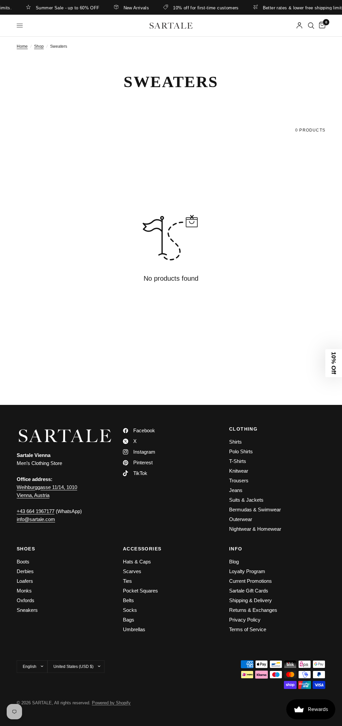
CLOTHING (243, 429)
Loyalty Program (247, 571)
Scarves (132, 571)
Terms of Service (247, 629)
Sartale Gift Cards (248, 590)
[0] (321, 25)
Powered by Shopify (111, 702)
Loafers (25, 581)
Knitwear (238, 471)
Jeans (235, 490)
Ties (127, 581)
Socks (130, 610)
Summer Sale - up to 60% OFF (62, 7)
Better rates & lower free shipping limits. (298, 7)
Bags (128, 620)
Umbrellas (134, 629)
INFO (235, 548)
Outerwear (240, 519)
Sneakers (27, 610)
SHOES (26, 548)
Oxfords (25, 600)
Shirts (235, 442)
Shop (39, 46)
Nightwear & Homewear (255, 529)
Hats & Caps (137, 561)
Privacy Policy (245, 620)
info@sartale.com (36, 519)
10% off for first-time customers (200, 7)
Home (22, 46)
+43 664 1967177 (35, 511)
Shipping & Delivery (250, 600)
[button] (333, 363)
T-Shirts (237, 461)
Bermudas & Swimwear (255, 509)
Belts (128, 600)
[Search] (311, 25)
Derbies (25, 571)
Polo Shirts (241, 451)
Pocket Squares (140, 590)
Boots (23, 561)
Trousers (238, 480)
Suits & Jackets (246, 500)
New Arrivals (130, 7)
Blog (234, 561)
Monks (24, 590)
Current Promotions (250, 581)
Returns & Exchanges (253, 610)
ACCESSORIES (142, 548)
